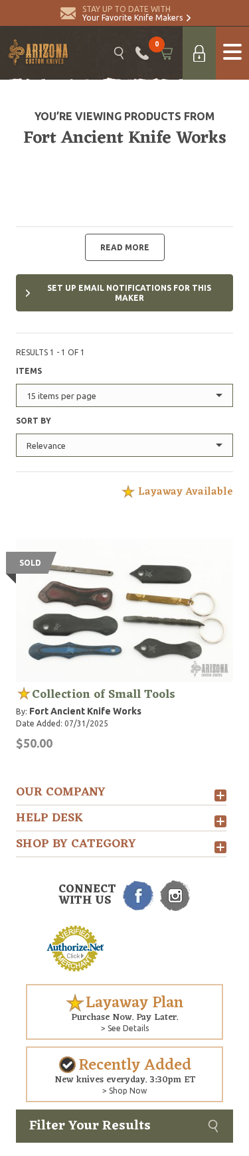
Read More (124, 247)
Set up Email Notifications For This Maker (129, 293)
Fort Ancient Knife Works (85, 711)
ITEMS (29, 371)
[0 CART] (166, 53)
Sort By (33, 420)
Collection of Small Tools (103, 694)
